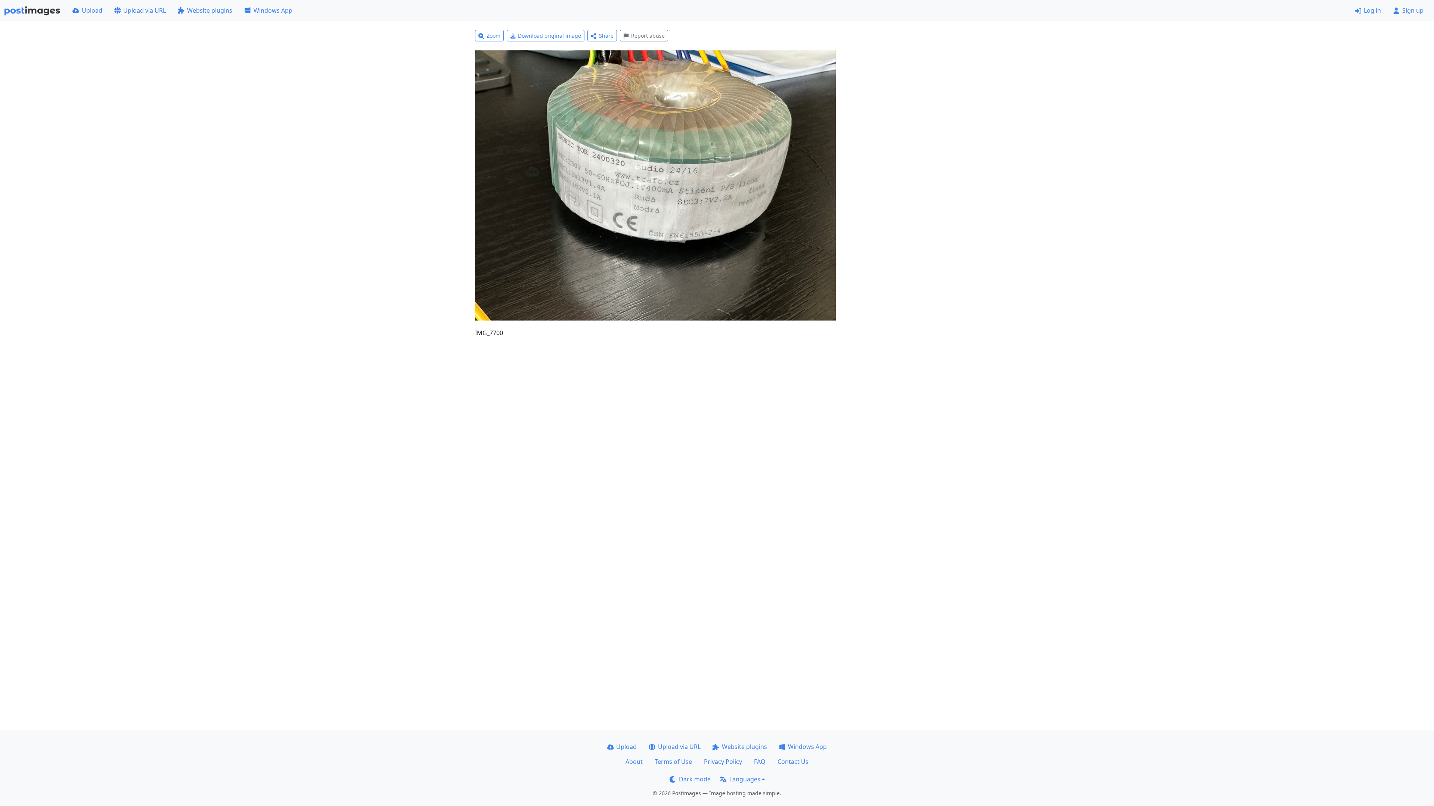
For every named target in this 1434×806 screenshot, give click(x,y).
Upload (92, 10)
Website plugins (209, 10)
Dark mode (695, 779)
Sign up (1413, 10)
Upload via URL (144, 10)
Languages (744, 779)
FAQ (760, 761)
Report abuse (648, 35)
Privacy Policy (723, 761)
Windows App (273, 10)
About (634, 761)
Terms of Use (673, 761)
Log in (1372, 10)
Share (606, 35)
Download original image (549, 35)
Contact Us (792, 761)
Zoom (493, 35)
